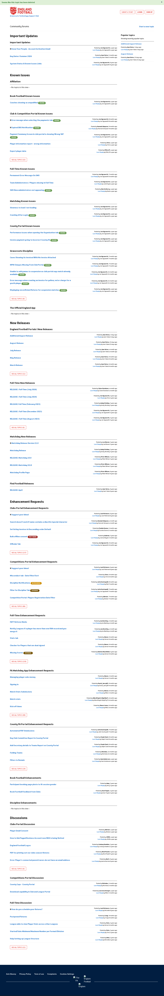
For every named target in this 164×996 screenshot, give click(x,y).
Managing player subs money (23, 677)
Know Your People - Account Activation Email (31, 49)
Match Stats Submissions (21, 692)
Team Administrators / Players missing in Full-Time (32, 183)
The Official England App (22, 307)
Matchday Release (18, 450)
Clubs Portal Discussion (22, 824)
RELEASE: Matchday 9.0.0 (21, 465)
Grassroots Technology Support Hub (24, 16)
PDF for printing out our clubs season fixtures (30, 853)
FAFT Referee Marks (18, 622)
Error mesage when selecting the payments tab (35, 120)
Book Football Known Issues (25, 96)
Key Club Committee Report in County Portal (29, 738)
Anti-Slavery (11, 974)
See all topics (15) (18, 160)
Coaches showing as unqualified (27, 102)
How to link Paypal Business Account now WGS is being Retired (37, 838)
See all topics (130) (19, 661)
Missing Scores (20, 652)
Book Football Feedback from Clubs (25, 792)
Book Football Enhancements (25, 777)
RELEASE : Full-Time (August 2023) (25, 419)
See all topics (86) (18, 606)
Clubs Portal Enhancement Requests (29, 508)
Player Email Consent (19, 831)
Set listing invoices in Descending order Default (30, 529)
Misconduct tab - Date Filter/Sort (24, 575)
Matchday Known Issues (23, 201)
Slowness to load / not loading (23, 207)
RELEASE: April (16, 490)
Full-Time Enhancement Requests (27, 615)
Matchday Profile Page (20, 472)
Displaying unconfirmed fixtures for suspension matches (38, 290)
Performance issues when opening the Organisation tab (37, 232)
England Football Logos (20, 845)
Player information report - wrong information (30, 144)
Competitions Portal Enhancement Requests (33, 561)
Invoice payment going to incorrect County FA (33, 240)
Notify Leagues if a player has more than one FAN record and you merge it (38, 630)
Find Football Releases (22, 483)
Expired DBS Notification (25, 127)
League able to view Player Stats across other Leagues (34, 924)
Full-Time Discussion (21, 902)
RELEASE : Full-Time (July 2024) (23, 397)
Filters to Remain (17, 760)
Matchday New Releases (23, 436)
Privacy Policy (25, 974)
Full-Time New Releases (22, 382)
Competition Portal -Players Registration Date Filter (32, 597)
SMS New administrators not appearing (30, 190)
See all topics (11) (18, 374)
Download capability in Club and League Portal (30, 892)
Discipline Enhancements (23, 802)
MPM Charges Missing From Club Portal (30, 265)
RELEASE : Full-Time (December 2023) (26, 411)
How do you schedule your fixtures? (27, 909)
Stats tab (14, 638)
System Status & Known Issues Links (26, 63)
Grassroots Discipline (21, 250)
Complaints (52, 974)
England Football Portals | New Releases (31, 329)
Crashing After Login (22, 215)
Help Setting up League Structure (24, 939)
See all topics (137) (19, 553)
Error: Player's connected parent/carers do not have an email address (40, 860)
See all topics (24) (18, 769)
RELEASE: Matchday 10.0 (21, 458)
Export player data (18, 151)
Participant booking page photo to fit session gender (33, 784)
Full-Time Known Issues (22, 168)
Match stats (15, 699)
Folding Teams (16, 753)
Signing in (14, 684)
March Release (16, 365)
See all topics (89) (18, 715)
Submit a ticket (127, 12)
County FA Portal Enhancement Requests (31, 724)
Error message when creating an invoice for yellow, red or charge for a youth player (40, 281)
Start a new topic (146, 26)
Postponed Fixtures (18, 916)
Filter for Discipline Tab (24, 590)
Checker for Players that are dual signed (27, 645)
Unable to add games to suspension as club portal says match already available (40, 272)
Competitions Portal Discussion (27, 877)
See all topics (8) (18, 299)
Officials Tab (15, 544)
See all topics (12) (18, 947)
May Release (15, 358)
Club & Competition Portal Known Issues (31, 113)
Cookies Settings (67, 974)
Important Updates (20, 42)
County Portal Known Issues (25, 226)
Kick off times (16, 706)
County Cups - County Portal (22, 884)
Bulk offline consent (23, 536)
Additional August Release (21, 336)
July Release (15, 350)
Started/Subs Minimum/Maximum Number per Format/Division (37, 931)
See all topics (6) (18, 427)
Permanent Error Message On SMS (25, 175)
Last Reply (96, 50)
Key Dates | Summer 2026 (21, 56)
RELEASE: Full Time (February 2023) (25, 404)
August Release (17, 343)
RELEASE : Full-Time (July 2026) (23, 389)
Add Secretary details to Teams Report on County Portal (34, 745)
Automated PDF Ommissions (22, 731)
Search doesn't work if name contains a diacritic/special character (39, 522)
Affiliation (15, 81)
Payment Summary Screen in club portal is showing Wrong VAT (37, 135)
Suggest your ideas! (20, 514)
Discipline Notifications (25, 583)
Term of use (39, 974)
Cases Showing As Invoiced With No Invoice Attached (33, 257)
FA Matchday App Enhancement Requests (32, 670)
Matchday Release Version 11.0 (25, 443)
